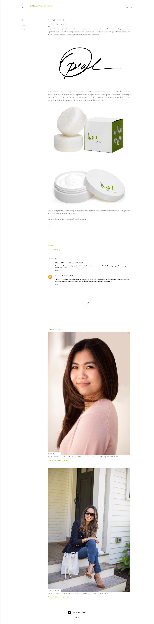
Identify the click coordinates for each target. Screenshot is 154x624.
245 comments (61, 460)
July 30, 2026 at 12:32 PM (68, 276)
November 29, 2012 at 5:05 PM (76, 262)
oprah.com (95, 34)
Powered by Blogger (79, 612)
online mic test (62, 279)
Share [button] (23, 20)
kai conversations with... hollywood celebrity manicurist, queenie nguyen (83, 456)
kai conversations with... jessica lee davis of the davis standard (78, 593)
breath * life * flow (41, 5)
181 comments (61, 597)
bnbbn (57, 276)
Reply (57, 271)
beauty (23, 29)
